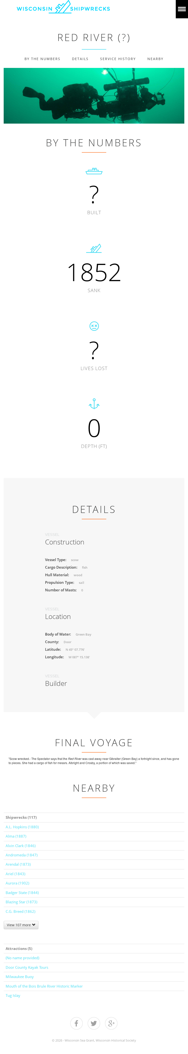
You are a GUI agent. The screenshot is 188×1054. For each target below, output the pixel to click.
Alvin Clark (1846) (20, 845)
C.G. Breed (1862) (20, 911)
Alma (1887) (16, 836)
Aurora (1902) (17, 883)
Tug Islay (13, 995)
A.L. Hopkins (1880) (22, 826)
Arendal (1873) (18, 864)
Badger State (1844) (22, 892)
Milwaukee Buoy (20, 976)
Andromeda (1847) (21, 854)
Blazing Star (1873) (21, 901)
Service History (118, 58)
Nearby (155, 58)
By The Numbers (42, 58)
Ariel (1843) (15, 873)
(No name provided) (22, 957)
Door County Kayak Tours (27, 967)
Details (80, 58)
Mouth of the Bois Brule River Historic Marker (44, 986)
